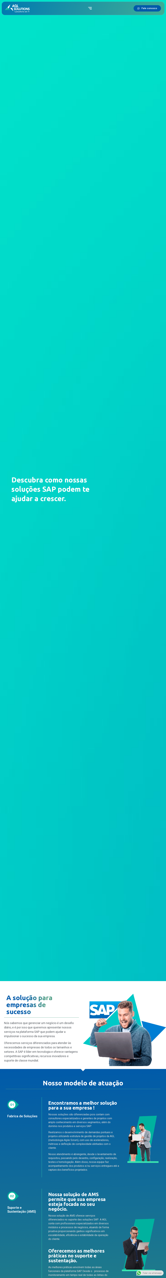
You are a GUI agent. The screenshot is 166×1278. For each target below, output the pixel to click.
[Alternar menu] (90, 8)
